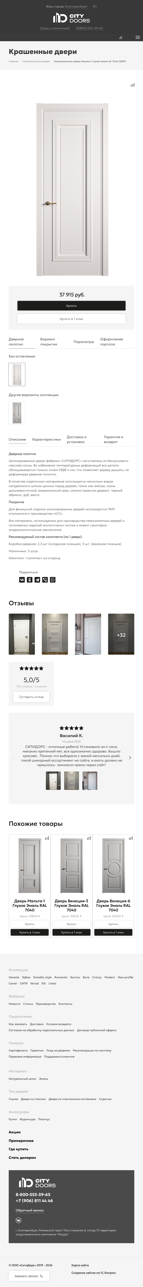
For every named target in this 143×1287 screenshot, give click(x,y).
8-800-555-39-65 (33, 1194)
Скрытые (105, 1099)
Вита (86, 977)
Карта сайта (80, 1265)
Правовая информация (25, 1056)
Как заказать (18, 1024)
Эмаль (43, 1078)
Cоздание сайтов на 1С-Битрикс (94, 1272)
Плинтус (44, 1119)
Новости (14, 1004)
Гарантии (37, 1050)
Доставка (36, 1024)
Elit (44, 983)
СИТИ (24, 983)
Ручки (13, 1119)
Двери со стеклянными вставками (72, 1099)
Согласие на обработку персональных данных (41, 1030)
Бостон (75, 977)
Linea (52, 983)
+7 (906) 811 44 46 (34, 1200)
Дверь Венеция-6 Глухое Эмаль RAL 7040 (113, 905)
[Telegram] (37, 580)
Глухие (13, 1099)
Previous (12, 757)
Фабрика (17, 996)
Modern (109, 977)
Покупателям (20, 1016)
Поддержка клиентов (59, 1056)
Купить (71, 306)
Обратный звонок (30, 1210)
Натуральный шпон (22, 1078)
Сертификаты (18, 1050)
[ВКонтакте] (22, 580)
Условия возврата (58, 1024)
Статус (97, 977)
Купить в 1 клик (71, 319)
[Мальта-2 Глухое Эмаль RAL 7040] (17, 375)
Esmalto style (42, 977)
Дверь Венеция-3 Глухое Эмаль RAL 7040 (71, 905)
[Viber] (45, 580)
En (95, 6)
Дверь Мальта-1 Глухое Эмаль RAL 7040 (30, 905)
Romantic (60, 977)
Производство (46, 1004)
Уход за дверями (58, 1050)
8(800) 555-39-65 (89, 28)
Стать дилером (22, 1157)
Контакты (65, 1004)
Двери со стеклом (33, 1099)
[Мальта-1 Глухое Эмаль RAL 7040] (17, 414)
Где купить (18, 1149)
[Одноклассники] (29, 580)
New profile (125, 977)
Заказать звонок (26, 1276)
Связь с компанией (55, 28)
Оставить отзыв (31, 697)
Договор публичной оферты (96, 1030)
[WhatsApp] (52, 580)
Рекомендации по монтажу (92, 1050)
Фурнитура (27, 1119)
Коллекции (18, 970)
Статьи (28, 1004)
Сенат (13, 983)
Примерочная (21, 1140)
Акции (15, 1132)
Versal (34, 983)
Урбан (26, 977)
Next (130, 757)
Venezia (14, 977)
